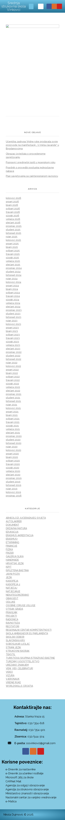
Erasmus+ (12, 539)
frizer (10, 553)
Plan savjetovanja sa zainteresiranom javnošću (32, 176)
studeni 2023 (13, 313)
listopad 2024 (13, 275)
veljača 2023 (13, 345)
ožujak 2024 (12, 299)
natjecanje (13, 591)
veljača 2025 (13, 261)
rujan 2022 (11, 362)
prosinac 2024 (14, 268)
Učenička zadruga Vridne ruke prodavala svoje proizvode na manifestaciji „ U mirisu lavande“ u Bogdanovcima (32, 145)
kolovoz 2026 (13, 198)
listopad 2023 (13, 317)
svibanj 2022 (13, 376)
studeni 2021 (13, 397)
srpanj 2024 (12, 285)
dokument (12, 525)
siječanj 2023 (13, 348)
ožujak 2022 (12, 383)
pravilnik (11, 612)
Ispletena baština (17, 570)
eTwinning (12, 542)
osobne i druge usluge (20, 605)
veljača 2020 (13, 471)
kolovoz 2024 (13, 282)
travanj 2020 (13, 464)
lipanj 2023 (12, 331)
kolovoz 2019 (13, 492)
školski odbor (15, 637)
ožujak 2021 (12, 425)
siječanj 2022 (13, 390)
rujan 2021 (11, 404)
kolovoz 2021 (13, 408)
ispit (9, 567)
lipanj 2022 (12, 373)
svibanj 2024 (13, 292)
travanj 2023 (13, 338)
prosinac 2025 (14, 226)
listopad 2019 (13, 485)
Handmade (12, 560)
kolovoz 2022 (13, 366)
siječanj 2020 (13, 474)
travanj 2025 (13, 254)
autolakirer (14, 521)
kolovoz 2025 (13, 240)
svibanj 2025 (13, 250)
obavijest (12, 598)
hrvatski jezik (15, 563)
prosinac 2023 (14, 310)
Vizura (10, 675)
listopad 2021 (13, 401)
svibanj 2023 (13, 334)
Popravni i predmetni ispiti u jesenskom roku (30, 162)
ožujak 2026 (12, 215)
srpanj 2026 (12, 201)
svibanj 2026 (13, 208)
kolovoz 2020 (13, 450)
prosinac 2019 (14, 478)
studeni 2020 (13, 439)
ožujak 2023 (12, 341)
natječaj (11, 588)
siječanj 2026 (13, 222)
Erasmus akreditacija (19, 535)
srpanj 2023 (12, 327)
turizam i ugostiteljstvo (22, 661)
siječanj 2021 (13, 432)
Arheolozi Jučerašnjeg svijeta (26, 518)
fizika (9, 549)
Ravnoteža (13, 623)
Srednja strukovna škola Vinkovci (14, 6)
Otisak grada (14, 609)
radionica (12, 619)
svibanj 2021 (13, 418)
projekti (11, 616)
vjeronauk (13, 679)
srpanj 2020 (12, 453)
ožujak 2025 (12, 257)
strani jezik (13, 647)
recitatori (12, 626)
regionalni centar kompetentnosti (29, 630)
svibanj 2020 (13, 460)
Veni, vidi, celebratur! (19, 668)
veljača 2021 (13, 429)
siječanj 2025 (13, 264)
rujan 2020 (12, 446)
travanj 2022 (13, 380)
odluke (10, 602)
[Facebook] (49, 6)
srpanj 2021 (12, 411)
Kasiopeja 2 (13, 584)
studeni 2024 (13, 271)
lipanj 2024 (12, 289)
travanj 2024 (13, 296)
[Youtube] (59, 6)
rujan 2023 (11, 320)
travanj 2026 (13, 212)
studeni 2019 (13, 481)
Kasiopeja (12, 581)
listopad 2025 (13, 233)
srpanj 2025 (12, 243)
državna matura (16, 528)
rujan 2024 (12, 278)
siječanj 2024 (13, 306)
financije (11, 546)
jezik (9, 577)
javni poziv (13, 574)
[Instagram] (54, 6)
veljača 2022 (13, 387)
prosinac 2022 (14, 352)
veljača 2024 (13, 303)
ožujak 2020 (12, 467)
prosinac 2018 (14, 495)
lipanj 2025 (12, 247)
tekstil (10, 654)
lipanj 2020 (12, 457)
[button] (31, 6)
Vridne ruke (13, 682)
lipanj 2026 (12, 205)
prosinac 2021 (13, 394)
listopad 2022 (13, 359)
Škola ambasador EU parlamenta (27, 633)
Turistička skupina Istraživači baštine (30, 658)
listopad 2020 (13, 443)
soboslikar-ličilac (18, 644)
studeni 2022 (13, 355)
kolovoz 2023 (13, 324)
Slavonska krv (15, 640)
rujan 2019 (11, 488)
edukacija (12, 532)
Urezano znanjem (17, 665)
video (9, 672)
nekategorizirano (17, 595)
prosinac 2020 (14, 436)
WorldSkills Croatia (19, 686)
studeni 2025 (13, 229)
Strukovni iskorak (18, 651)
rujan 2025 (11, 236)
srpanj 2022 (12, 369)
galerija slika (15, 556)
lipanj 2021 (12, 415)
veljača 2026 (13, 219)
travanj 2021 (13, 422)
